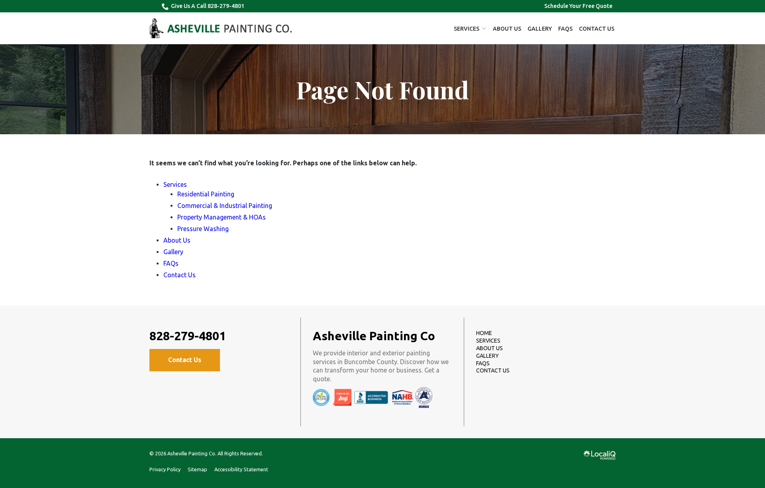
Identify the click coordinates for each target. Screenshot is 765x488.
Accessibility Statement (241, 469)
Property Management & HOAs (221, 217)
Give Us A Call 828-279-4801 (207, 6)
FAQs (565, 28)
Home (484, 333)
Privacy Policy (164, 469)
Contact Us (596, 28)
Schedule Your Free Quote (578, 6)
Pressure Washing (203, 228)
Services (466, 28)
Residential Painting (205, 194)
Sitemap (197, 469)
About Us (507, 28)
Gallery (540, 28)
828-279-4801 (187, 336)
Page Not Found (382, 89)
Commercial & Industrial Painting (224, 205)
